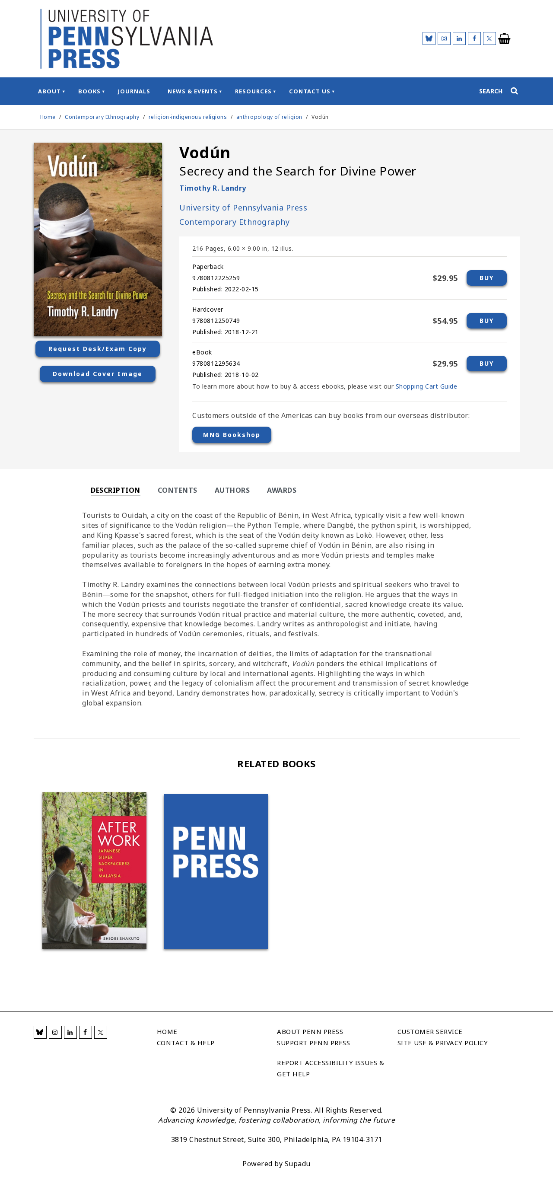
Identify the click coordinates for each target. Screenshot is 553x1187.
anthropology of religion (269, 117)
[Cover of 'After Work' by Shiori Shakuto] (94, 870)
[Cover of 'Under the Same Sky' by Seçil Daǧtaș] (216, 871)
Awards (281, 490)
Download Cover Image (98, 374)
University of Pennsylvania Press (243, 207)
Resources (253, 91)
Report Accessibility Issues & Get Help (331, 1068)
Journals (134, 91)
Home (48, 117)
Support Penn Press (313, 1042)
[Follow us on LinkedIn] (459, 38)
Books (89, 91)
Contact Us (310, 91)
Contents (177, 490)
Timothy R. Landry (212, 188)
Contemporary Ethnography (103, 117)
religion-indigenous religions (188, 117)
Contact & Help (186, 1042)
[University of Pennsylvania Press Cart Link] (504, 39)
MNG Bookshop (232, 435)
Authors (232, 490)
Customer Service (430, 1031)
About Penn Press (310, 1031)
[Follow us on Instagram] (444, 38)
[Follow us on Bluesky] (429, 38)
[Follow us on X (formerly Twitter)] (489, 38)
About (49, 91)
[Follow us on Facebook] (474, 38)
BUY (487, 278)
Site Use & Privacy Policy (442, 1042)
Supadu (298, 1163)
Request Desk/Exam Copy (97, 349)
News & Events (193, 91)
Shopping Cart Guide (427, 386)
